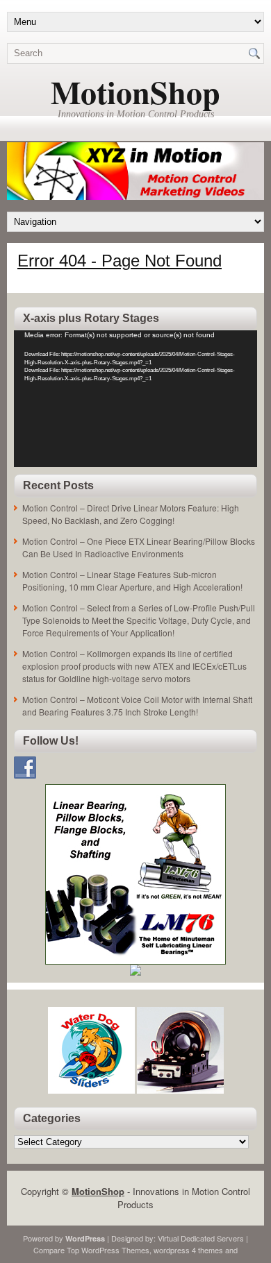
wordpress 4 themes (188, 1249)
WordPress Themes (115, 1249)
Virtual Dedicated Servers (201, 1238)
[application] (135, 398)
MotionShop (135, 92)
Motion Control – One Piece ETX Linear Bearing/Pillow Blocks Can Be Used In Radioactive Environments (138, 547)
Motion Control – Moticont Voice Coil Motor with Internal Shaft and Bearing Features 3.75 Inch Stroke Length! (137, 705)
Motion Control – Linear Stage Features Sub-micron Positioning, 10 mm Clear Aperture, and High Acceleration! (132, 580)
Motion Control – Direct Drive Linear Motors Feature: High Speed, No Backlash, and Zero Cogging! (130, 514)
